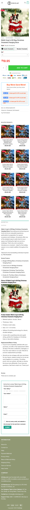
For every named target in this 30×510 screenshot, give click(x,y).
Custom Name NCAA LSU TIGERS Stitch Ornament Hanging (22, 189)
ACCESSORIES (9, 38)
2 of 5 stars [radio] (6, 391)
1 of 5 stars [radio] (4, 391)
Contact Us (4, 447)
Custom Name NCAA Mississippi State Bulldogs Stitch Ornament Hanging (7, 142)
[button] (2, 3)
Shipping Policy (5, 462)
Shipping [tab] (3, 225)
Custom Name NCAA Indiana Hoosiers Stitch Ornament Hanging (7, 189)
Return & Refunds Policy (8, 459)
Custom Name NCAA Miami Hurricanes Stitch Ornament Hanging (22, 213)
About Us (4, 444)
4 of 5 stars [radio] (15, 391)
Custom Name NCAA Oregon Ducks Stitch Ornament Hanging (7, 166)
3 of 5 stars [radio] (11, 391)
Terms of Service (6, 465)
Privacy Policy (5, 456)
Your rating (7, 388)
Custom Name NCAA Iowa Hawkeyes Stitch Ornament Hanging (22, 166)
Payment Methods (6, 453)
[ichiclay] (13, 2)
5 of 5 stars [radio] (22, 391)
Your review (7, 393)
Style (2, 45)
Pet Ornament (16, 110)
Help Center (4, 468)
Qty (2, 52)
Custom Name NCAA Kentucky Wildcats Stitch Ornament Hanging (22, 142)
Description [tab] (4, 222)
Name (6, 407)
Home (2, 38)
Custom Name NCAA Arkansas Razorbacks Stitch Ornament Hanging (7, 213)
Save (3, 10)
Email (5, 414)
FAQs (2, 450)
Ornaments (17, 38)
